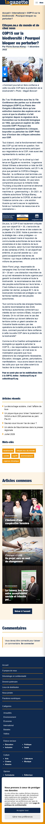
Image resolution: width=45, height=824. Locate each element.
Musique (27, 761)
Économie (7, 721)
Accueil (6, 13)
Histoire (8, 764)
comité (6, 456)
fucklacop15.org (27, 375)
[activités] (22, 221)
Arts (6, 759)
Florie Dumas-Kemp (16, 47)
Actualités (9, 551)
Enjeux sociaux (9, 741)
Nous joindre (7, 693)
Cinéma (8, 761)
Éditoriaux (28, 775)
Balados (6, 730)
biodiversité (8, 451)
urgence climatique (11, 461)
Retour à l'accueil (22, 611)
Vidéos (6, 734)
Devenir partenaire (10, 682)
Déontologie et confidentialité (14, 676)
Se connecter (27, 643)
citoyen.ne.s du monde (25, 451)
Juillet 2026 (9, 434)
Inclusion (8, 747)
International (18, 13)
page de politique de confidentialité (22, 804)
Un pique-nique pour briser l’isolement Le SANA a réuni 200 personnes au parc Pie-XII (23, 416)
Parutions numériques (11, 698)
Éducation (31, 551)
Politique (27, 744)
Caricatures (9, 775)
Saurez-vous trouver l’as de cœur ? (20, 423)
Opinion (6, 771)
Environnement (12, 60)
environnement (27, 456)
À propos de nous (9, 671)
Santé (26, 747)
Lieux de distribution (10, 687)
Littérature (28, 759)
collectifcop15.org (10, 378)
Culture (6, 755)
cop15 (14, 456)
